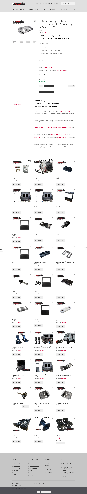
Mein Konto (56, 3)
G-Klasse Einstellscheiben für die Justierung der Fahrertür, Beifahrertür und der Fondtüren (53, 127)
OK (38, 492)
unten (65, 134)
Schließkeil (61, 111)
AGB (37, 3)
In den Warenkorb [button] (16, 184)
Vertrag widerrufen (34, 475)
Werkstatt (31, 9)
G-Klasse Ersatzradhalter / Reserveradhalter (61, 63)
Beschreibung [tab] (15, 101)
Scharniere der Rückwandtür (62, 137)
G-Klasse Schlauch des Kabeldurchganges (49, 136)
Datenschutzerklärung (34, 466)
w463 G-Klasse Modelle (61, 70)
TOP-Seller (37, 9)
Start (13, 9)
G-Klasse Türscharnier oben (56, 134)
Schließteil (69, 111)
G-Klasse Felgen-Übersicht (48, 67)
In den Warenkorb (49, 86)
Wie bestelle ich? (52, 9)
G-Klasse (17, 14)
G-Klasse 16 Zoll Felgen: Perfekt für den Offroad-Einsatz (68, 469)
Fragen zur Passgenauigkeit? (47, 92)
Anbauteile (22, 14)
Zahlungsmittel (17, 466)
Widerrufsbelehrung (43, 3)
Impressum (50, 3)
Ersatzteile (22, 9)
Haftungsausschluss (34, 468)
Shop (17, 9)
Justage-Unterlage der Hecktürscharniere (43, 128)
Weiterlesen (25, 406)
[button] (35, 21)
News (44, 9)
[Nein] (85, 490)
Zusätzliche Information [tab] (17, 104)
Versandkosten (47, 32)
